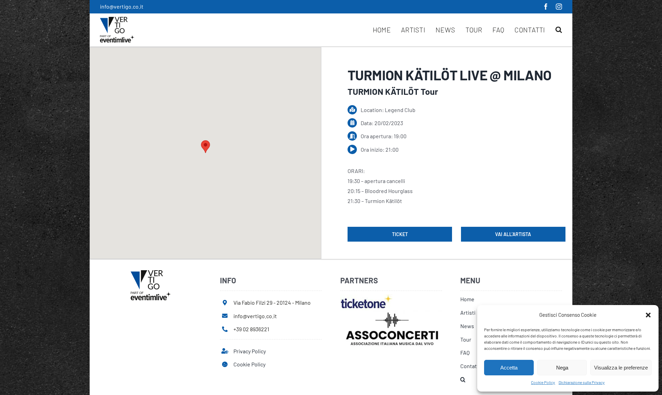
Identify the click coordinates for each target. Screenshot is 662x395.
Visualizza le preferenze (621, 368)
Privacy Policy (249, 351)
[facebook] (546, 6)
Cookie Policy (543, 382)
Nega (562, 368)
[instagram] (559, 6)
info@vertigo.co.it (121, 6)
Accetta (509, 368)
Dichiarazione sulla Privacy (582, 382)
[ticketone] (366, 297)
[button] (648, 315)
